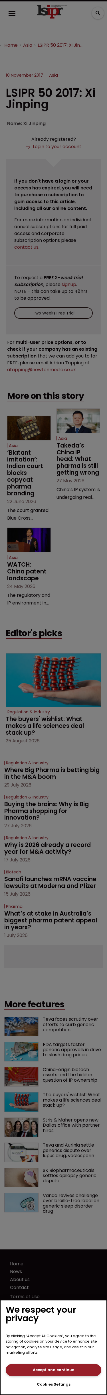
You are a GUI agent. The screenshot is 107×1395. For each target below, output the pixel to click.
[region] (53, 1347)
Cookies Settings (53, 1384)
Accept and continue (53, 1369)
